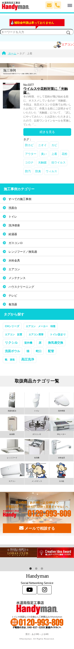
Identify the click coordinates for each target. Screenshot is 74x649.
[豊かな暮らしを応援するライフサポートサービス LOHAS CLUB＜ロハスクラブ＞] (18, 552)
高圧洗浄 (27, 359)
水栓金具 (14, 260)
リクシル (11, 342)
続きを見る (47, 131)
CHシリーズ (12, 326)
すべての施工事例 (20, 199)
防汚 (28, 171)
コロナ (29, 162)
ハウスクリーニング (21, 286)
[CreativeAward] (55, 552)
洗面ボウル (12, 351)
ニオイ (42, 145)
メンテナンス (17, 278)
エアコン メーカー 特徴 (40, 326)
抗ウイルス (58, 162)
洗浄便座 (14, 225)
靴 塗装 (10, 359)
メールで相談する (39, 528)
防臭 (38, 171)
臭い (44, 153)
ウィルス (51, 171)
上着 (54, 153)
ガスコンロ (16, 242)
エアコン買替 (36, 334)
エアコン (14, 269)
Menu (65, 3)
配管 (51, 351)
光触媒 (42, 162)
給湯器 (13, 234)
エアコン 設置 (13, 334)
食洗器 (13, 304)
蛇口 (39, 351)
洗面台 (13, 207)
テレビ (13, 295)
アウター (30, 153)
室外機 (28, 342)
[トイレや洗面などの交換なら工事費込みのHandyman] (37, 607)
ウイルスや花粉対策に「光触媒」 (45, 90)
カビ (54, 145)
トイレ (13, 216)
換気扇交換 (55, 342)
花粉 (64, 153)
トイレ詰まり (58, 334)
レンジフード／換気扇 (23, 251)
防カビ (29, 145)
